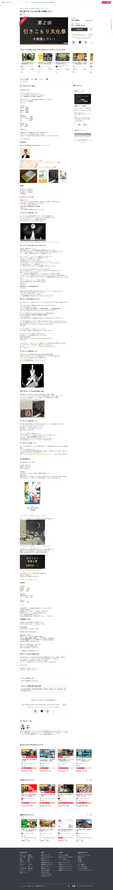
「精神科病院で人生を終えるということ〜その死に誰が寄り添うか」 (40, 162)
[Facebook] (73, 42)
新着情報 (42, 346)
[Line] (86, 42)
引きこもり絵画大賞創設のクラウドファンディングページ (33, 359)
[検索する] (27, 2)
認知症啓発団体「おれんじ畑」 (32, 160)
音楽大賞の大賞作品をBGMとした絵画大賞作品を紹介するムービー (39, 454)
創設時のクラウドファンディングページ (29, 346)
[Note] (91, 42)
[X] (80, 42)
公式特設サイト (27, 613)
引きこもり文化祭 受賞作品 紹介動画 (29, 579)
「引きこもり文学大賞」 (29, 164)
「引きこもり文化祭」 (28, 167)
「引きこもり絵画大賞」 (29, 165)
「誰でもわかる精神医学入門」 (45, 167)
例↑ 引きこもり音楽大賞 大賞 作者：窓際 (30, 570)
